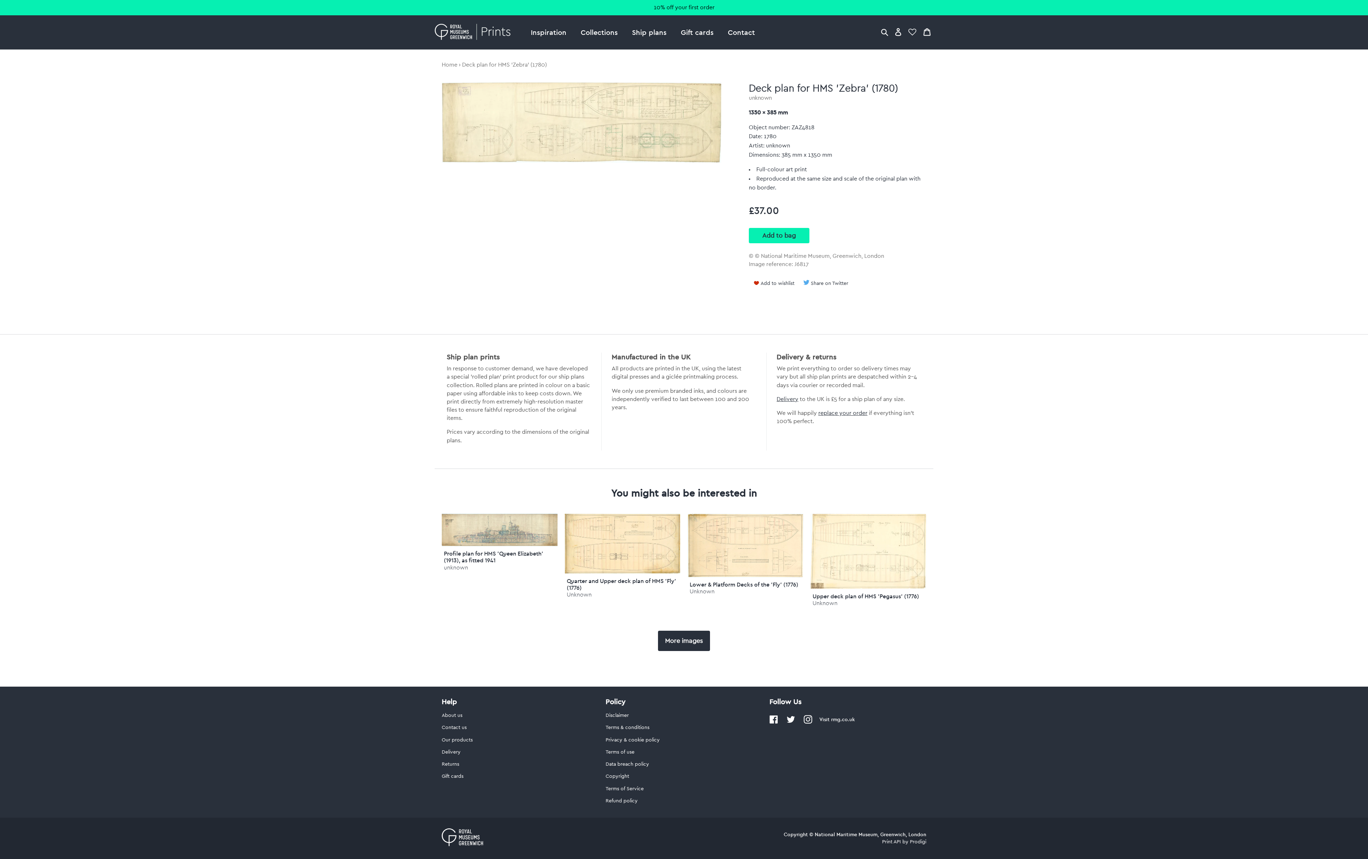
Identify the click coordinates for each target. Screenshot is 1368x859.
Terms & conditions (627, 727)
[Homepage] (475, 32)
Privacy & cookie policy (633, 740)
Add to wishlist (777, 283)
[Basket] (927, 32)
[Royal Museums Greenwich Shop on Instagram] (808, 722)
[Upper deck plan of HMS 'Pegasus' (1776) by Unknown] (868, 587)
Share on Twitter (829, 283)
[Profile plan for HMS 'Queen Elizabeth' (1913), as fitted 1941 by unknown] (500, 544)
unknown (760, 98)
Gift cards (697, 32)
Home (449, 65)
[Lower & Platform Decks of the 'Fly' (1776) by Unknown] (745, 575)
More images (684, 640)
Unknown (579, 594)
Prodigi (918, 841)
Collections (599, 32)
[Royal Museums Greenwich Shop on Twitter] (791, 722)
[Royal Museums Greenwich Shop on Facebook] (774, 722)
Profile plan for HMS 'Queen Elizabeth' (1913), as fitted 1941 (493, 557)
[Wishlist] (912, 32)
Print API (891, 841)
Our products (457, 740)
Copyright (617, 776)
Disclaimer (617, 715)
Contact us (454, 727)
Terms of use (620, 752)
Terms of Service (625, 788)
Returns (450, 764)
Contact (741, 32)
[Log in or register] (898, 32)
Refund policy (622, 800)
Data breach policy (627, 764)
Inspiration (548, 32)
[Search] (884, 32)
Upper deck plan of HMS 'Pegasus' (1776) (866, 596)
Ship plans (649, 32)
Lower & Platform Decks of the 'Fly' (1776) (744, 584)
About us (452, 715)
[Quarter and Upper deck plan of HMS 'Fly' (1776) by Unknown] (622, 572)
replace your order (842, 413)
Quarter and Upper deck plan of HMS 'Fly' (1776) (621, 584)
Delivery (787, 399)
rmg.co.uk (843, 719)
